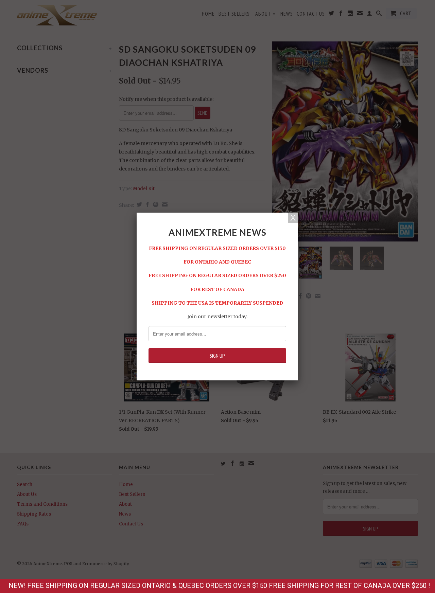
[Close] (293, 218)
